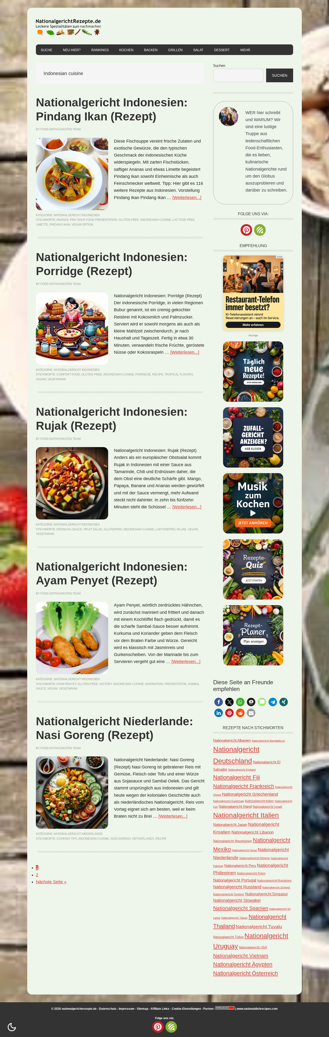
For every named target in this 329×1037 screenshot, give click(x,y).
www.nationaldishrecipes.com (257, 1008)
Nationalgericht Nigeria (254, 858)
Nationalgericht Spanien (240, 908)
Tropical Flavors (178, 374)
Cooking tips (67, 838)
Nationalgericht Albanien (232, 740)
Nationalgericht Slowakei (237, 900)
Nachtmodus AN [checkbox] (12, 1027)
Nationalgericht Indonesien (77, 215)
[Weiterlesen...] (186, 197)
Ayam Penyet (66, 684)
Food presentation (101, 219)
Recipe (157, 374)
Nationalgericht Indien (259, 800)
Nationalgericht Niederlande (78, 834)
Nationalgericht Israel (267, 807)
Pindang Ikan (59, 224)
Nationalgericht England (242, 769)
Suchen (219, 65)
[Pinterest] (246, 230)
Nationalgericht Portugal (234, 880)
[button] (218, 702)
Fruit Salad (93, 529)
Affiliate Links (160, 1008)
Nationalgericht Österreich (245, 973)
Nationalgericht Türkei (228, 937)
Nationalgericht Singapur (266, 894)
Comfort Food (68, 374)
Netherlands (143, 838)
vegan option (82, 224)
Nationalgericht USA (253, 947)
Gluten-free (128, 219)
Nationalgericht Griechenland (250, 794)
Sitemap (142, 1008)
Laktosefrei (165, 529)
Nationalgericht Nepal (244, 850)
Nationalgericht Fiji (236, 777)
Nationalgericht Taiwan (234, 917)
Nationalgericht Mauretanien (232, 841)
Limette (42, 224)
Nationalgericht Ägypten (242, 964)
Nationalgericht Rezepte (68, 26)
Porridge (143, 374)
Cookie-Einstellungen (186, 1008)
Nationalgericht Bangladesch (268, 740)
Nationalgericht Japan (230, 825)
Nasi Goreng (121, 838)
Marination (154, 684)
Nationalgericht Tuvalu (259, 926)
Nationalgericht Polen (251, 873)
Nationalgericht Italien (246, 815)
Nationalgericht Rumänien (274, 880)
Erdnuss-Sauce (69, 529)
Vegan (41, 379)
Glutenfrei (113, 529)
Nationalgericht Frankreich (243, 786)
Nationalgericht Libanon (252, 832)
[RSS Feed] (260, 230)
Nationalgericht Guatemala (228, 801)
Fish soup (77, 219)
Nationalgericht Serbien (228, 894)
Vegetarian (56, 379)
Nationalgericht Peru (240, 866)
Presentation (175, 684)
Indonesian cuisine (155, 219)
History (105, 684)
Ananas (62, 219)
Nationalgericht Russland (237, 887)
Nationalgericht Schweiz (276, 887)
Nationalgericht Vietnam (240, 955)
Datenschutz (107, 1008)
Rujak (181, 529)
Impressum (126, 1008)
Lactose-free (183, 219)
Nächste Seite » (51, 881)
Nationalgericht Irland (235, 807)
